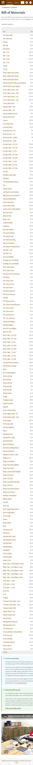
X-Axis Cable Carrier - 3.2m (11, 93)
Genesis (9, 2)
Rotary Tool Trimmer (9, 492)
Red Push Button (8, 441)
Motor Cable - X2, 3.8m (9, 349)
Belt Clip (5, 45)
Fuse (4, 185)
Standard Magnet (8, 325)
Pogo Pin (5, 407)
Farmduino (6, 178)
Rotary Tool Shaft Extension (11, 482)
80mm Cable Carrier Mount (11, 76)
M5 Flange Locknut (8, 301)
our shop (27, 19)
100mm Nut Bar (7, 376)
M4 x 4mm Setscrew (9, 294)
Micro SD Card (7, 332)
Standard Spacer (8, 546)
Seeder (5, 519)
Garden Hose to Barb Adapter (11, 209)
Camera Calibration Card (10, 113)
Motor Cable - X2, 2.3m (9, 338)
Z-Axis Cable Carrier (9, 103)
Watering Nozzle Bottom (10, 621)
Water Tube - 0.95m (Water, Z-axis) (13, 563)
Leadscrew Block (8, 222)
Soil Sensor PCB (7, 529)
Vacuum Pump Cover (9, 611)
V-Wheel (5, 598)
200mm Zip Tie (7, 649)
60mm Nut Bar (7, 393)
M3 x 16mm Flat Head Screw (11, 274)
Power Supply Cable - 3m (10, 413)
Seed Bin (5, 502)
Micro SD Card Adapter (9, 328)
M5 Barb (5, 297)
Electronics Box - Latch (9, 141)
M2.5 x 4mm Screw (8, 267)
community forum (21, 683)
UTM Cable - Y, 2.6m (9, 580)
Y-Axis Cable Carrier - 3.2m (11, 100)
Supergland (6, 550)
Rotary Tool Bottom (9, 461)
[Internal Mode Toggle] (27, 2)
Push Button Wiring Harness (11, 447)
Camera (5, 120)
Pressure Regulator (8, 427)
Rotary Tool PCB (8, 478)
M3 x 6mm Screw (8, 287)
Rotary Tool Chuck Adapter (11, 465)
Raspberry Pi (6, 458)
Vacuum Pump (7, 618)
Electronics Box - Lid (9, 134)
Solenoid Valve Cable (9, 536)
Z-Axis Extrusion (7, 635)
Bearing (5, 42)
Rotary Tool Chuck (8, 468)
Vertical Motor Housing (9, 366)
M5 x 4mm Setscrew (9, 318)
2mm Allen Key (7, 38)
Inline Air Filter (7, 216)
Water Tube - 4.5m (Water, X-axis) (13, 577)
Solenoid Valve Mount (9, 540)
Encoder (5, 171)
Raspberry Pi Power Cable (10, 454)
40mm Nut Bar (7, 390)
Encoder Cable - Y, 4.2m (10, 161)
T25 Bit (5, 69)
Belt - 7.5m (6, 62)
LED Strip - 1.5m (7, 250)
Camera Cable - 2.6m (9, 106)
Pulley (5, 430)
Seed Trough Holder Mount (11, 509)
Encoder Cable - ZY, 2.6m (10, 154)
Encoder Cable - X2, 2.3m (10, 147)
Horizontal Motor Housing (10, 362)
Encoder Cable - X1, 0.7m (10, 144)
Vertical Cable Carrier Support (11, 86)
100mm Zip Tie (7, 645)
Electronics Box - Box (9, 130)
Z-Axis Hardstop (7, 638)
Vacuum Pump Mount (9, 615)
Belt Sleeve (6, 49)
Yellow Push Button (8, 451)
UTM (4, 594)
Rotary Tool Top (7, 485)
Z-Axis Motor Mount (9, 642)
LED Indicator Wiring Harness (11, 246)
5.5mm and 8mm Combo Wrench (12, 632)
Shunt (4, 526)
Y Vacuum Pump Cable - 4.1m (11, 604)
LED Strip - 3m (7, 253)
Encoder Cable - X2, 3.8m (10, 158)
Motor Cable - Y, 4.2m (9, 352)
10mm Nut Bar (7, 379)
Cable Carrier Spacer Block (10, 79)
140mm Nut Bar (7, 383)
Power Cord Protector (9, 410)
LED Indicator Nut (8, 236)
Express (17, 2)
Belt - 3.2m (6, 55)
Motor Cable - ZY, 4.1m (9, 355)
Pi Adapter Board (8, 400)
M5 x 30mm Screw (8, 314)
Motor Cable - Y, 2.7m (9, 342)
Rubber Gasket (7, 499)
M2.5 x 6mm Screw (8, 270)
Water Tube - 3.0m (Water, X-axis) (13, 570)
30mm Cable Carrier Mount (11, 72)
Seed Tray (6, 505)
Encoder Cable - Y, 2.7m (10, 151)
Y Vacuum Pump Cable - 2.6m (11, 601)
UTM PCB (6, 591)
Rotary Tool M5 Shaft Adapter (12, 471)
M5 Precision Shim (8, 424)
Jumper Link (6, 219)
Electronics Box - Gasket (10, 137)
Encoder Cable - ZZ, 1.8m (10, 168)
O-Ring (5, 396)
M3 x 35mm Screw (8, 284)
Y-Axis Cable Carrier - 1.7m (10, 96)
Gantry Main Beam (8, 202)
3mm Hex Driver (7, 212)
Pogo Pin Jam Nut (8, 403)
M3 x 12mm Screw (8, 280)
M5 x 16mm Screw (8, 311)
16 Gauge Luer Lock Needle (11, 260)
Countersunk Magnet (9, 321)
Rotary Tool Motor (8, 475)
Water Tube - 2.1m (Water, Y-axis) (12, 567)
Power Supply (7, 420)
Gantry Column (7, 188)
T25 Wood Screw (8, 628)
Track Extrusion (7, 557)
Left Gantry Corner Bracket (11, 192)
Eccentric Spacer (8, 127)
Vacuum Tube (7, 560)
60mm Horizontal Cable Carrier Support (14, 83)
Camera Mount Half (8, 117)
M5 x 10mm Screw (8, 308)
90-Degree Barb (8, 35)
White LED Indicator (9, 243)
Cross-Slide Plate (8, 124)
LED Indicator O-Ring (9, 239)
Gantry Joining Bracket (9, 199)
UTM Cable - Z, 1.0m (9, 587)
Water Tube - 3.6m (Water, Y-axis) (13, 574)
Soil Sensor (6, 533)
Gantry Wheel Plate (9, 205)
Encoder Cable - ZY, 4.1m (10, 164)
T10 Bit (5, 66)
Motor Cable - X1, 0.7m (9, 335)
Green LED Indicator (9, 233)
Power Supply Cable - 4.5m (11, 417)
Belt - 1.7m (6, 52)
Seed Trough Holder (9, 512)
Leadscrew (6, 226)
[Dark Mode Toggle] (30, 2)
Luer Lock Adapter (8, 257)
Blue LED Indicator (8, 229)
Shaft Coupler (7, 522)
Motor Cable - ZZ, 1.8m (9, 359)
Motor (5, 369)
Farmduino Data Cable (9, 175)
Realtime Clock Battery (9, 495)
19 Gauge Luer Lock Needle (11, 263)
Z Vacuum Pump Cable (9, 608)
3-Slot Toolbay (7, 553)
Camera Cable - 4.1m (9, 110)
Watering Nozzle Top (9, 625)
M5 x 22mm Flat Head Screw (11, 304)
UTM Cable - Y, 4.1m (9, 584)
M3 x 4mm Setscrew (9, 291)
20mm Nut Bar (7, 386)
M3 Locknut (6, 277)
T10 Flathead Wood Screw (10, 182)
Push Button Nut (8, 434)
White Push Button (8, 444)
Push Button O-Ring (9, 437)
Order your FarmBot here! (13, 708)
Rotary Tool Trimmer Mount (11, 488)
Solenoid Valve (7, 543)
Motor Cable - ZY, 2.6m (9, 345)
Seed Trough (6, 516)
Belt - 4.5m (6, 59)
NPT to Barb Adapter (9, 372)
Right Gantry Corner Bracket (11, 195)
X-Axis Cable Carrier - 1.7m (10, 89)
